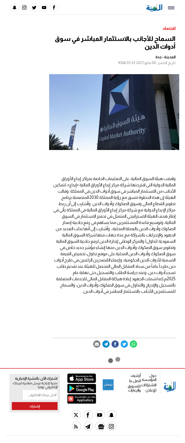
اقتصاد (169, 28)
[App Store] (81, 382)
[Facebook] (54, 7)
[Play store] (81, 392)
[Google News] (100, 426)
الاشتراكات (148, 385)
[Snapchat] (14, 7)
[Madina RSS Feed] (76, 426)
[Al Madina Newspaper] (154, 10)
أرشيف (136, 375)
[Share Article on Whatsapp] (133, 344)
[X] (76, 414)
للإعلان (150, 390)
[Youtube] (44, 7)
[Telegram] (106, 344)
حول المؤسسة (149, 377)
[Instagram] (24, 7)
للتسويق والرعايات (134, 388)
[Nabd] (108, 389)
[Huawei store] (81, 402)
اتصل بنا (135, 381)
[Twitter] (34, 7)
